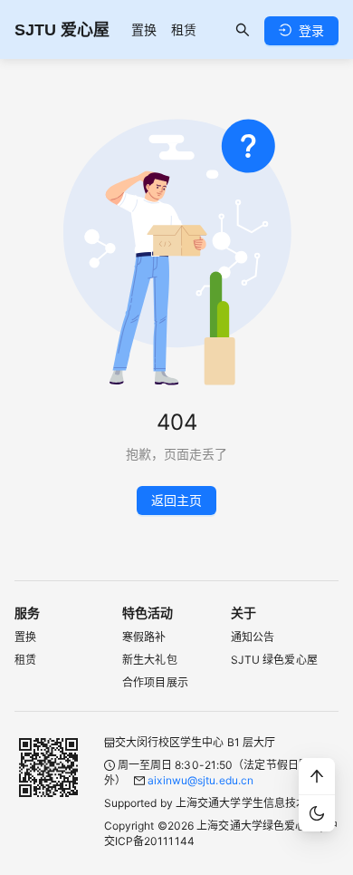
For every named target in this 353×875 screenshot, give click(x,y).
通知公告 (252, 637)
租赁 (183, 29)
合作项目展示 (155, 682)
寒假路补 (144, 637)
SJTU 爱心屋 (62, 30)
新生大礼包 (149, 659)
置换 (144, 29)
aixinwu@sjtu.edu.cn (200, 780)
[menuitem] (144, 30)
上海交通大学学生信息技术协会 (252, 803)
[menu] (164, 29)
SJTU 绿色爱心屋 (274, 659)
